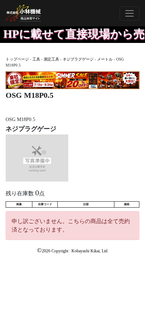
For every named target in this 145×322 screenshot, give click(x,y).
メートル (105, 59)
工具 (36, 59)
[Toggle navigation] (129, 13)
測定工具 (51, 59)
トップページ (17, 59)
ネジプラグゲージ (78, 59)
